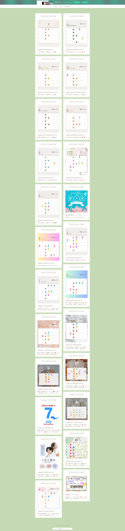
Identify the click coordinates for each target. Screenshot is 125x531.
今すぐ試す (77, 2)
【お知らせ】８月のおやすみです (74, 422)
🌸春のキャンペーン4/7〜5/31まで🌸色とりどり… (75, 217)
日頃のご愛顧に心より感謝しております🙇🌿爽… (47, 222)
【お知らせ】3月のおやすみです (45, 263)
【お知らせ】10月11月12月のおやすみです (76, 92)
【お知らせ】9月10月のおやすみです (47, 135)
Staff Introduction (67, 6)
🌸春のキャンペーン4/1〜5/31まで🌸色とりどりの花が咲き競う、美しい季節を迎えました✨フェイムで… (76, 497)
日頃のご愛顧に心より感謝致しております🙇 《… (47, 52)
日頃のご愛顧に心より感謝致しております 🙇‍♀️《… (75, 94)
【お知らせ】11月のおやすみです (46, 350)
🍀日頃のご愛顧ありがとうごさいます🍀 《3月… (47, 265)
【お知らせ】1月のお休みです (45, 306)
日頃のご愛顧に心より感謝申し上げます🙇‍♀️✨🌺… (75, 137)
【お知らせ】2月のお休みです (45, 49)
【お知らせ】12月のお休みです (73, 344)
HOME (56, 6)
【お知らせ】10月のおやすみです (74, 383)
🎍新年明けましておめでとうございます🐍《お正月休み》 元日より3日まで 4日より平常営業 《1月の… (48, 309)
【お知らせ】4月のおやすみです (73, 257)
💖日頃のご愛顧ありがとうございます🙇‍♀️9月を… (47, 137)
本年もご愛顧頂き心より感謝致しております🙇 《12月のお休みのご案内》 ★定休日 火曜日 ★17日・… (76, 347)
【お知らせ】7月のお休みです (45, 428)
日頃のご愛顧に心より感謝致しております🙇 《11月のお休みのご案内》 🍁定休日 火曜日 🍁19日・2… (48, 353)
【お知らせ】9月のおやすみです (45, 389)
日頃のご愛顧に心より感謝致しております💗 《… (47, 94)
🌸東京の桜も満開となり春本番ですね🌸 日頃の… (75, 260)
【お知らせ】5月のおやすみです (45, 220)
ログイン (85, 2)
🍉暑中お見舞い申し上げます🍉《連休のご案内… (47, 180)
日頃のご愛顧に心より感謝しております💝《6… (75, 180)
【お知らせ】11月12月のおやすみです (47, 92)
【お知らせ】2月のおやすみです (73, 300)
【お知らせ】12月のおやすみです (74, 49)
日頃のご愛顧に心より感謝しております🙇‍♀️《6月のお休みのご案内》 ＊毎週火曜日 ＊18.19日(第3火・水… (76, 464)
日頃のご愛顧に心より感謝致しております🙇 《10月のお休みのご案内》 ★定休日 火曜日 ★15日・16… (76, 386)
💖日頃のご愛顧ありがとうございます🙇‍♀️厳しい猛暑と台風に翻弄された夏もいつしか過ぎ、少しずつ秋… (48, 392)
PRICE (61, 6)
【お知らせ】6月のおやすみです (73, 177)
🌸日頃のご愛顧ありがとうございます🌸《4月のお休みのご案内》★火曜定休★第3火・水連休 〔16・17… (48, 514)
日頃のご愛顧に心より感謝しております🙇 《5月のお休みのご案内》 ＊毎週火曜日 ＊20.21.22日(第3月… (48, 475)
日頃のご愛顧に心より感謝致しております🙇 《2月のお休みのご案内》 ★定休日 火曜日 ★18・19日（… (76, 303)
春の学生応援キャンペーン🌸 (73, 215)
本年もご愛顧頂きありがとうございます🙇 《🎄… (75, 52)
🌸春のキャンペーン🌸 (71, 494)
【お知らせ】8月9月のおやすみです (74, 135)
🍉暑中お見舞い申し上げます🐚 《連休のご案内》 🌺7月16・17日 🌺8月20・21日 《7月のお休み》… (48, 431)
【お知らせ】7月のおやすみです (45, 177)
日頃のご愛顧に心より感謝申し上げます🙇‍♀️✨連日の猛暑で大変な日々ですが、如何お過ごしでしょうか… (76, 425)
